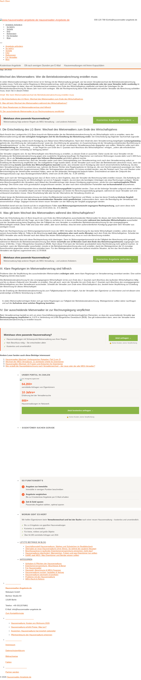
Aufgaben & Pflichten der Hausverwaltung (43, 563)
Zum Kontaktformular (15, 613)
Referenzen (11, 34)
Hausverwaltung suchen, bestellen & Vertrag (44, 572)
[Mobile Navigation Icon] (1, 42)
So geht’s (11, 27)
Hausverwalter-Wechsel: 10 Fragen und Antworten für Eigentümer (34, 364)
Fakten (9, 662)
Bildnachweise (12, 656)
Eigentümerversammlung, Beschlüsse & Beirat (45, 566)
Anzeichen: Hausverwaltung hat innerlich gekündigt (33, 631)
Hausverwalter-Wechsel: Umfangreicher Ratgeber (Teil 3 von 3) (33, 359)
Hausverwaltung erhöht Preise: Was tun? (29, 627)
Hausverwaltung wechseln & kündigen (41, 574)
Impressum (10, 645)
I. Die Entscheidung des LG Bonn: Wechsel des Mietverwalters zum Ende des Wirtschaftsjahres (41, 99)
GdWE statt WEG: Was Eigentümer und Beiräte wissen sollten (52, 555)
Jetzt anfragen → (123, 338)
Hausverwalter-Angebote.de (40, 20)
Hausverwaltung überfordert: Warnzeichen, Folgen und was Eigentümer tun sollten (61, 553)
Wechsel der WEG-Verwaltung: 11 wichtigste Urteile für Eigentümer (35, 361)
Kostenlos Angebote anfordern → (116, 120)
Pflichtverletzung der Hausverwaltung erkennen (31, 635)
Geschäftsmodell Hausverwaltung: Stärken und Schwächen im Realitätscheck (59, 546)
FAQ (8, 31)
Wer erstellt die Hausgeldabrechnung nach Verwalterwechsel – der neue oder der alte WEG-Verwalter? (50, 366)
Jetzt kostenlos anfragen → (80, 410)
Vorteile (10, 29)
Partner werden (12, 672)
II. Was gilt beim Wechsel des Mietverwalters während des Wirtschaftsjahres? (33, 103)
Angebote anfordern (14, 25)
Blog (8, 38)
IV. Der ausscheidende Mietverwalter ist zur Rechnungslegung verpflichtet (32, 111)
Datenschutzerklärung (15, 650)
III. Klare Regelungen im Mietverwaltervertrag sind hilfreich (25, 107)
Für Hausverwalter (33, 568)
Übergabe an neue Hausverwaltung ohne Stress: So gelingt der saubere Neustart (60, 549)
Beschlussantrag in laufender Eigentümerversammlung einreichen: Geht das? (59, 551)
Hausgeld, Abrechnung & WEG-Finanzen (43, 570)
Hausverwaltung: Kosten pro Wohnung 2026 (30, 623)
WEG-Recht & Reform (34, 579)
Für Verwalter (12, 36)
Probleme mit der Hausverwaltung (40, 577)
